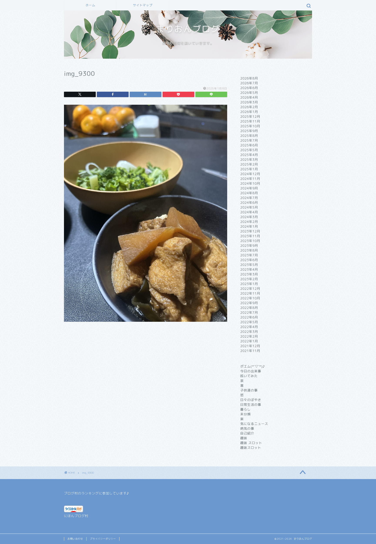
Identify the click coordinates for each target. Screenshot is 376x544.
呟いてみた (249, 376)
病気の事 (247, 428)
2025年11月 (250, 121)
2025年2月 (249, 164)
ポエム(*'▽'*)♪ (252, 366)
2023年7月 (249, 255)
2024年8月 (249, 193)
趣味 (243, 438)
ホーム (90, 5)
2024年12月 (250, 174)
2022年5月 (249, 322)
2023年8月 (249, 250)
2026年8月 (249, 78)
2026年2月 (249, 107)
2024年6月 (249, 202)
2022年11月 (250, 293)
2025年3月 (249, 159)
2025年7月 (249, 140)
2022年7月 (249, 312)
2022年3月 (249, 331)
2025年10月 (250, 126)
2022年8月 (249, 307)
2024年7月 (249, 198)
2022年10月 (250, 298)
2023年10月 (250, 241)
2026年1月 (249, 111)
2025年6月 (249, 145)
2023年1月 (249, 284)
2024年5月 (249, 207)
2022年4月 (249, 327)
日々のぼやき (250, 400)
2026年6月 (249, 88)
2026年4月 (249, 97)
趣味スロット (250, 447)
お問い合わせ (75, 539)
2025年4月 (249, 155)
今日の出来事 (250, 371)
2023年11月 (250, 236)
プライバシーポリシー (103, 539)
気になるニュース (254, 423)
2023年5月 (249, 264)
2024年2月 (249, 221)
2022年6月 (249, 317)
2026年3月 (249, 102)
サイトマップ (143, 5)
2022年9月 (249, 303)
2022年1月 (249, 341)
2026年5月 (249, 92)
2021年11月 (250, 350)
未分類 (245, 414)
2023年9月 (249, 245)
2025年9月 (249, 131)
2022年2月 (249, 336)
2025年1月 (249, 169)
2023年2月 (249, 279)
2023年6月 (249, 260)
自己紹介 (247, 433)
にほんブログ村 (76, 516)
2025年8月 (249, 135)
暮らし (245, 409)
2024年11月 (250, 178)
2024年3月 (249, 217)
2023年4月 (249, 269)
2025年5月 (249, 150)
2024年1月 (249, 226)
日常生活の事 (250, 404)
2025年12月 (250, 116)
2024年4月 (249, 212)
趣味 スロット (251, 443)
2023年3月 (249, 274)
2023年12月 (250, 231)
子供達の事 (249, 390)
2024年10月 (250, 183)
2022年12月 (250, 288)
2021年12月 (250, 346)
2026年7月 (249, 83)
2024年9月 (249, 188)
